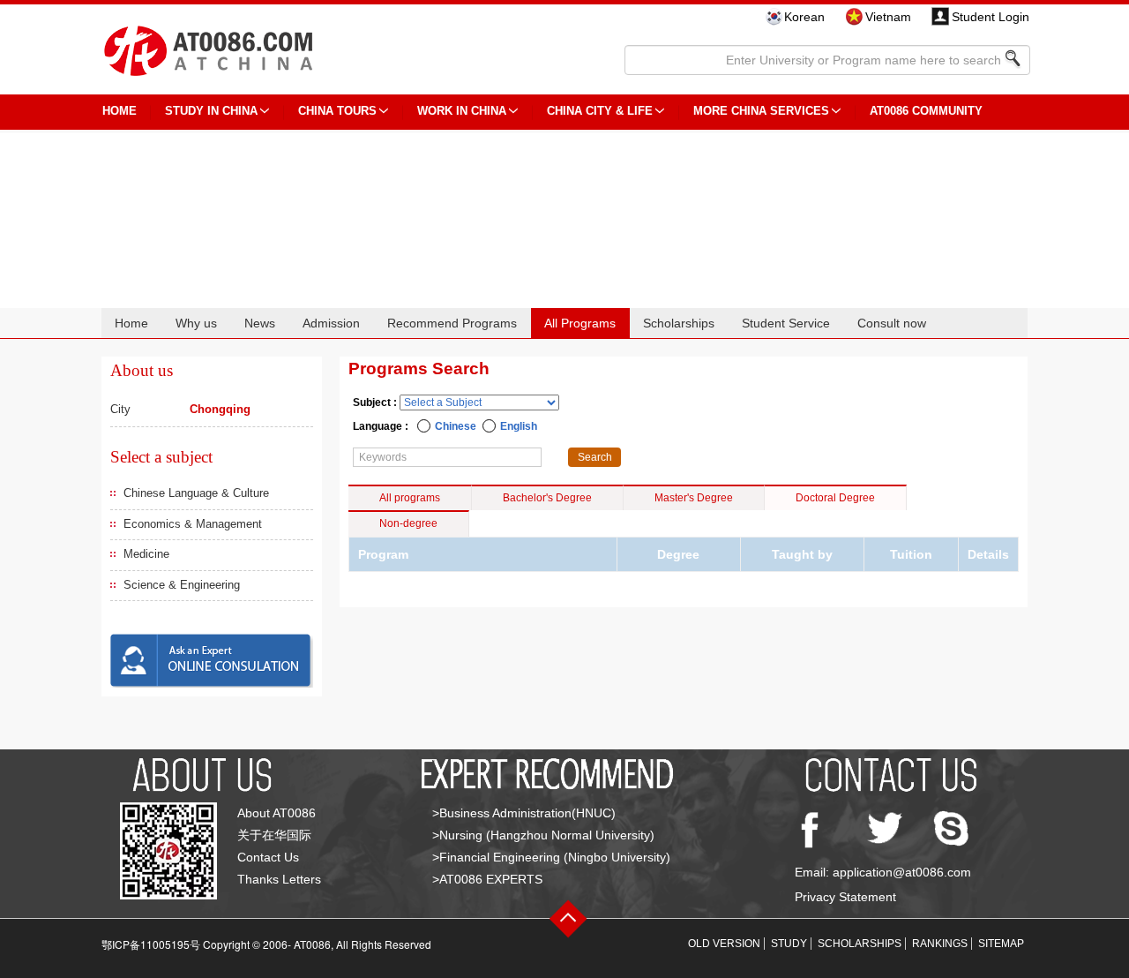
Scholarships (678, 323)
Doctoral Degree (835, 498)
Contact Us (268, 857)
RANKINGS (940, 943)
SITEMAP (1001, 943)
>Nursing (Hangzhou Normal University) (543, 835)
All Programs (580, 323)
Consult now (891, 323)
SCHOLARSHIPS (859, 943)
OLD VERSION (724, 943)
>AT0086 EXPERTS (487, 879)
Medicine (146, 553)
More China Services (761, 110)
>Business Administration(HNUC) (524, 813)
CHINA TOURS (337, 110)
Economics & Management (192, 523)
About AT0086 (276, 813)
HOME (119, 110)
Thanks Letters (279, 879)
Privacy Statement (845, 897)
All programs (409, 498)
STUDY (789, 943)
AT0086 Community (926, 110)
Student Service (786, 323)
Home (131, 323)
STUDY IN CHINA (211, 110)
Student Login (990, 17)
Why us (196, 323)
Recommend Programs (452, 323)
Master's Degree (693, 498)
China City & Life (600, 110)
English (518, 426)
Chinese (455, 426)
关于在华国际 (274, 835)
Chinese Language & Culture (196, 493)
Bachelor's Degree (547, 498)
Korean (804, 17)
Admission (331, 323)
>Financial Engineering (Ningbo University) (551, 857)
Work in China (461, 110)
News (259, 323)
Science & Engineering (181, 584)
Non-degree (408, 523)
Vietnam (888, 17)
